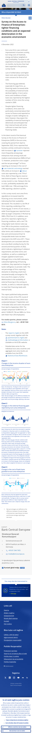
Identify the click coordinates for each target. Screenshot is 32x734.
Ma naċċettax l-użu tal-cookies (17, 730)
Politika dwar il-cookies (11, 656)
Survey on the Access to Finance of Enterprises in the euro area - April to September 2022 (18, 590)
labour (24, 171)
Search (23, 5)
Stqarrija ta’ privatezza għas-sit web (15, 653)
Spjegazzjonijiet (9, 616)
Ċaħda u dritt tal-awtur (11, 635)
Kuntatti (6, 621)
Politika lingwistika (10, 662)
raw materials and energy (13, 168)
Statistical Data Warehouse (17, 356)
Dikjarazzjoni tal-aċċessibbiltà (13, 659)
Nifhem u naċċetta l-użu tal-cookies (17, 727)
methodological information (18, 340)
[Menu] (29, 5)
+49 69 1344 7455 (14, 550)
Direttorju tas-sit (9, 666)
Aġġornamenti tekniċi (11, 637)
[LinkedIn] (10, 678)
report (10, 333)
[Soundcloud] (23, 678)
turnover (19, 150)
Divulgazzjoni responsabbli (12, 640)
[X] (5, 678)
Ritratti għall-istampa (11, 618)
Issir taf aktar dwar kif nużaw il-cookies (17, 723)
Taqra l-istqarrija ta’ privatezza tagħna (17, 720)
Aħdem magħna (9, 613)
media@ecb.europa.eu (16, 554)
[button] (29, 2)
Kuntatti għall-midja (11, 568)
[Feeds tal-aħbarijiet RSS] (27, 678)
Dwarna (6, 610)
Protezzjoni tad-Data (10, 651)
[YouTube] (18, 678)
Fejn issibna (8, 624)
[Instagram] (14, 678)
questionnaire (13, 338)
